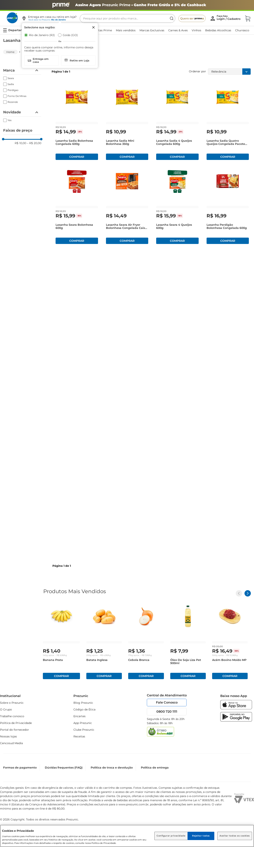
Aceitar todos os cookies (234, 835)
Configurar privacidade (171, 835)
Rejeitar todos (201, 835)
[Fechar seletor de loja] (93, 27)
